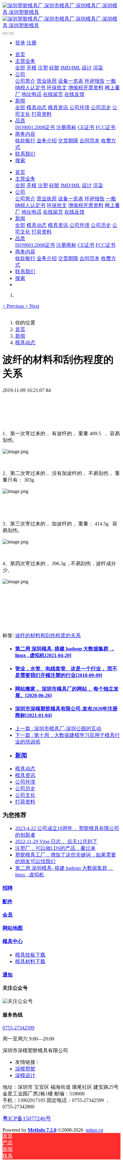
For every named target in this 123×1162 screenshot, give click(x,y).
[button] (14, 306)
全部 (20, 67)
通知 (8, 974)
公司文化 (25, 795)
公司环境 (25, 782)
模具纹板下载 (30, 954)
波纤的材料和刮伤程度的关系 (48, 635)
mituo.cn (94, 1130)
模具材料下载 (30, 961)
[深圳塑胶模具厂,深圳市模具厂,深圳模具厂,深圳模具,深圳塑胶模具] (61, 16)
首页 (20, 54)
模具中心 (13, 941)
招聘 (8, 888)
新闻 (20, 336)
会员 (8, 914)
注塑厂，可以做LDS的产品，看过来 (55, 848)
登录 (20, 42)
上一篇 (58, 728)
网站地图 (13, 928)
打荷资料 (25, 801)
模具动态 (25, 342)
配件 (8, 901)
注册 (31, 42)
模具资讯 (25, 775)
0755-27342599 (18, 1027)
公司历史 (25, 788)
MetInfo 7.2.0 (42, 1130)
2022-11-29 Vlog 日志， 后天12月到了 (56, 841)
